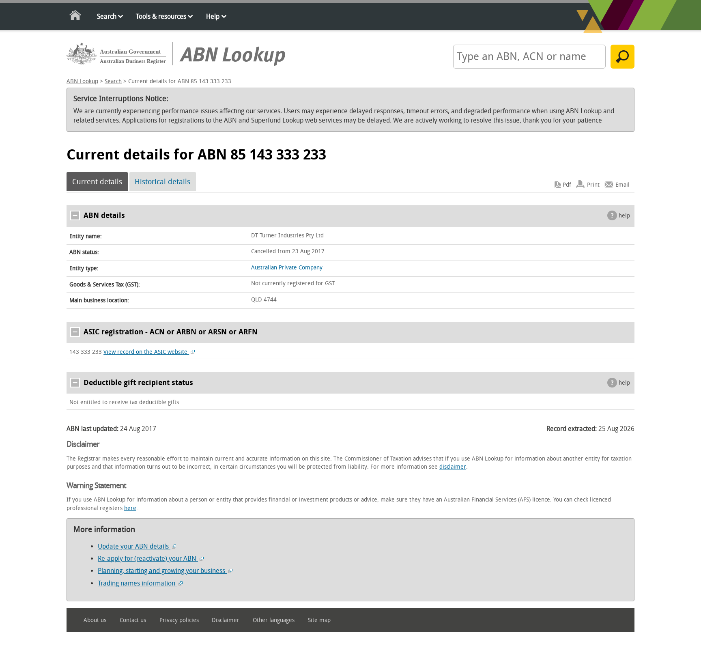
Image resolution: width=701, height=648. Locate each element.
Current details (97, 181)
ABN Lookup (82, 81)
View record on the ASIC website (146, 352)
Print (593, 184)
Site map (319, 620)
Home (76, 16)
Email (622, 184)
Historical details (162, 181)
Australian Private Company (287, 267)
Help (212, 16)
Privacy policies (179, 620)
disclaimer (452, 466)
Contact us (133, 620)
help (624, 215)
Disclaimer (225, 620)
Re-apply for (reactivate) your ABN (148, 558)
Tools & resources (161, 16)
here (130, 508)
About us (95, 620)
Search (106, 16)
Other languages (274, 620)
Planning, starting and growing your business (162, 571)
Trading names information (137, 583)
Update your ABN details (134, 546)
